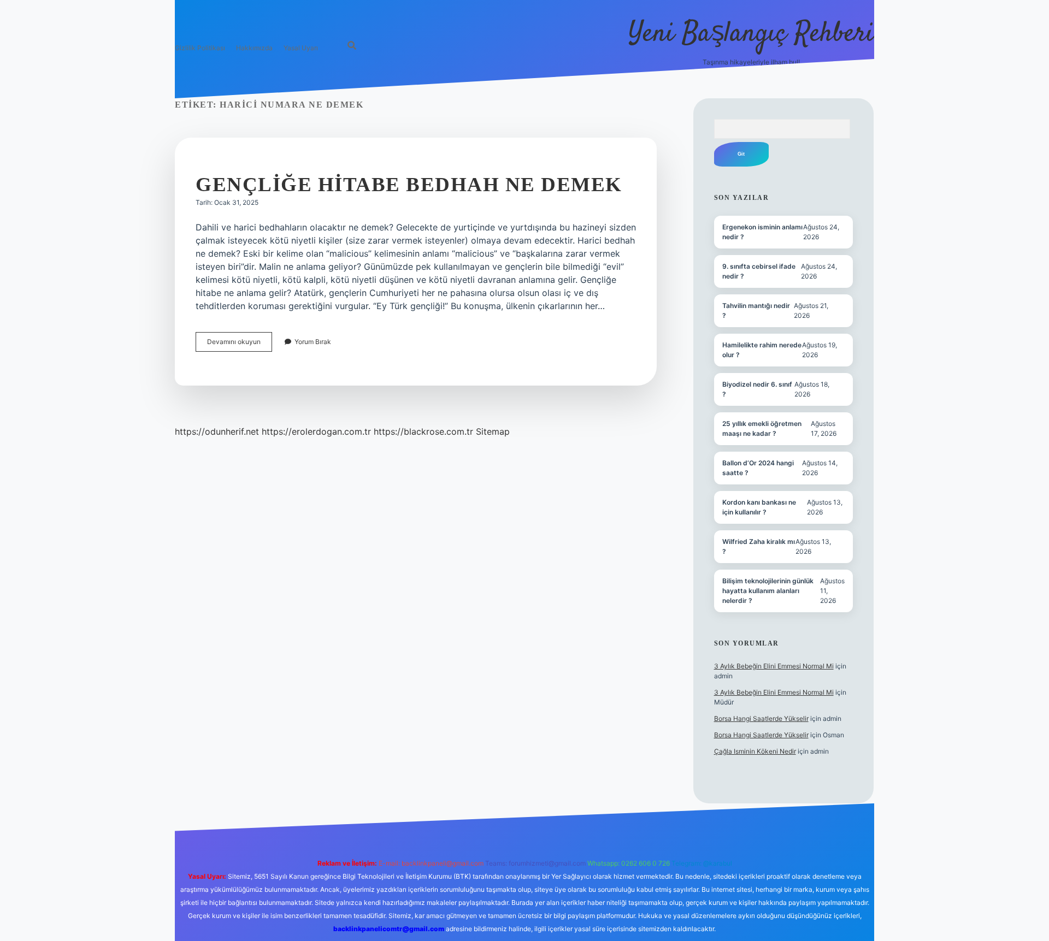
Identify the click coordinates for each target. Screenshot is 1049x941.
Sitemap (493, 431)
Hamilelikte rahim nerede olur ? (762, 350)
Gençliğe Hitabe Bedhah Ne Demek (409, 184)
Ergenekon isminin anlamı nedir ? (762, 232)
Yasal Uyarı (301, 48)
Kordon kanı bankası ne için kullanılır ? (759, 507)
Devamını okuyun (239, 344)
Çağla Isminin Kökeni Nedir (755, 751)
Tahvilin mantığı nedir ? (756, 310)
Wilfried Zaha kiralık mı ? (758, 546)
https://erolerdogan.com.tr (316, 431)
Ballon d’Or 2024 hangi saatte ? (758, 468)
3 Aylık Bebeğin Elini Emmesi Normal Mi (774, 666)
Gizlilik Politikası (200, 48)
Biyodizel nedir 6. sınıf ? (757, 389)
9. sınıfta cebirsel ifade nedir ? (758, 271)
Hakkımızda (254, 48)
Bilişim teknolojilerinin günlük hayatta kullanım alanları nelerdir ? (768, 591)
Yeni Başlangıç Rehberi (751, 34)
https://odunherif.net (217, 431)
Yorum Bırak (312, 342)
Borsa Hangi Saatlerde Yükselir (761, 718)
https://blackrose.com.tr (423, 431)
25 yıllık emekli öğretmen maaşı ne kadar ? (762, 428)
